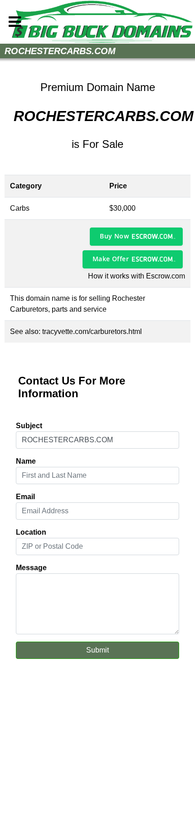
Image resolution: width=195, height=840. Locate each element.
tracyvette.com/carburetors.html (92, 331)
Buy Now (114, 236)
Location (31, 532)
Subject (29, 426)
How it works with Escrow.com (136, 276)
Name (26, 461)
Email (25, 497)
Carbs (19, 208)
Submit (97, 650)
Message (31, 568)
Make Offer (111, 258)
